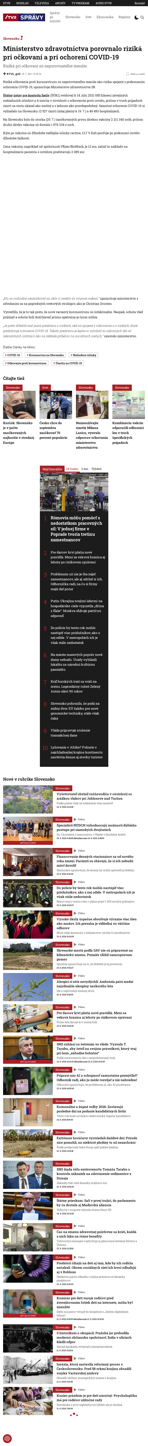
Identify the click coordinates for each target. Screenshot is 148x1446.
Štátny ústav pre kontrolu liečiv (26, 95)
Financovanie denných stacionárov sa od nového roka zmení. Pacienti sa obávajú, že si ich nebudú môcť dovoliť (95, 861)
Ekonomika (105, 17)
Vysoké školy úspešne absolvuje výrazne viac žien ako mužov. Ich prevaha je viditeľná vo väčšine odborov (97, 923)
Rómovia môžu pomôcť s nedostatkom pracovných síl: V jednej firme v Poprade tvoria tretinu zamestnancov (76, 528)
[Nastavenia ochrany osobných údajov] (7, 1438)
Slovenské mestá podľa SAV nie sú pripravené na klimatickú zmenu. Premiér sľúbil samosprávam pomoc (95, 954)
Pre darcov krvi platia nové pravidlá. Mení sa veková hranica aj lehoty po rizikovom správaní (78, 557)
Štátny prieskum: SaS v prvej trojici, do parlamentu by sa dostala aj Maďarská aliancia (96, 1202)
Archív (60, 3)
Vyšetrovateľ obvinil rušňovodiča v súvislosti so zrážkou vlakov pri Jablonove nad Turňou (94, 796)
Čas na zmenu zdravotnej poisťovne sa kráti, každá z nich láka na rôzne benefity (96, 1234)
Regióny (124, 17)
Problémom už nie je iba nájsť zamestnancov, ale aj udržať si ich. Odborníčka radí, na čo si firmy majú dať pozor (77, 581)
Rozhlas (22, 3)
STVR (6, 3)
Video (81, 819)
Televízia (42, 3)
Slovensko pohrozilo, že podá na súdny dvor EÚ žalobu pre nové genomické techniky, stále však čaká (75, 710)
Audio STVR (104, 3)
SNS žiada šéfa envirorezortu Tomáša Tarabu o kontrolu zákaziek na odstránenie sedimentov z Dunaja (94, 1173)
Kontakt (140, 3)
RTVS (10, 74)
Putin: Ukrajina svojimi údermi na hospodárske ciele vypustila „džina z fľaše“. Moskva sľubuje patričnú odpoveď (77, 608)
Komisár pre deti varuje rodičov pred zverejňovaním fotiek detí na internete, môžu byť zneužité (95, 1302)
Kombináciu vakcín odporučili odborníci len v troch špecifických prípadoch (128, 432)
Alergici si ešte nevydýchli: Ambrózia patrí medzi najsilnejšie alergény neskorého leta (95, 983)
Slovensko (72, 17)
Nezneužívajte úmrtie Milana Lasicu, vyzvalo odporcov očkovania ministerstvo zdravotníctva (92, 435)
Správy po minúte (55, 17)
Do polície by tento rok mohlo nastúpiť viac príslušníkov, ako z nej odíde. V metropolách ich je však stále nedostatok (75, 635)
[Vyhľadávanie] (142, 17)
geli (17, 74)
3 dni (84, 468)
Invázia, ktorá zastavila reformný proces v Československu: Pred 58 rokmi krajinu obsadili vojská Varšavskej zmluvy (94, 1368)
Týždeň (96, 468)
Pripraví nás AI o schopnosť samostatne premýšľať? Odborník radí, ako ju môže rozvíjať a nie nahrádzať (97, 1077)
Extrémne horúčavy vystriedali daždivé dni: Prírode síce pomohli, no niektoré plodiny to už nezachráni (97, 1140)
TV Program (80, 3)
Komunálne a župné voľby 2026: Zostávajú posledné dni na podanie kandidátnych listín (91, 1108)
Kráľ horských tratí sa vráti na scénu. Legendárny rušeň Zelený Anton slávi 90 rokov (76, 686)
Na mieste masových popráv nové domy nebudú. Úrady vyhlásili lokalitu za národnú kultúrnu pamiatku (77, 662)
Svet (88, 17)
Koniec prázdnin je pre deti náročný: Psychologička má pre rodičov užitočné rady (97, 1397)
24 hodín (72, 468)
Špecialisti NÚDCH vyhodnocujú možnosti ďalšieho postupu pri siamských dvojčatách (97, 827)
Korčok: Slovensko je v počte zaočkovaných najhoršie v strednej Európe (18, 432)
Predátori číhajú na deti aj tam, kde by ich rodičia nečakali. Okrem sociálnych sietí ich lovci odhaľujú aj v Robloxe (96, 1267)
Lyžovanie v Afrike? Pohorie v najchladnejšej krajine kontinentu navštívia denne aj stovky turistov (77, 752)
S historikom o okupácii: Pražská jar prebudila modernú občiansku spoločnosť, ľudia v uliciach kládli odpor (94, 1337)
